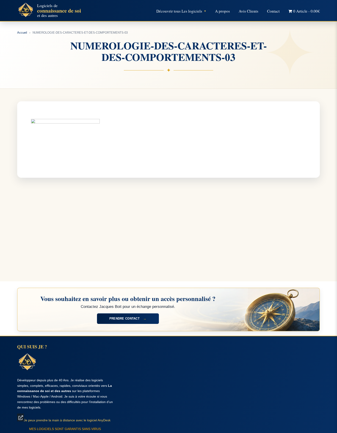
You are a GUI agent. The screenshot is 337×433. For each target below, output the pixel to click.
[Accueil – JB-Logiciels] (25, 10)
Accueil (22, 32)
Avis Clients (248, 11)
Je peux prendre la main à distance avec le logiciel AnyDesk (67, 420)
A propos (222, 11)
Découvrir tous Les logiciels (179, 11)
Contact (273, 11)
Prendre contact (127, 318)
